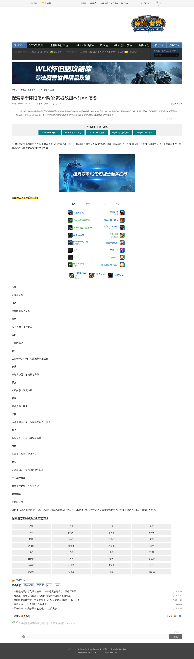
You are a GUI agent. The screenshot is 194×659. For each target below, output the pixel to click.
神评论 (178, 104)
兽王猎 (152, 559)
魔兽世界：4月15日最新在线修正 (30, 604)
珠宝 (104, 52)
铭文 (126, 52)
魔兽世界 (28, 585)
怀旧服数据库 (59, 45)
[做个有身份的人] (175, 616)
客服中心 (114, 649)
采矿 (95, 52)
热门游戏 (147, 3)
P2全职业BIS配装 (49, 133)
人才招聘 (81, 649)
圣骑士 (111, 565)
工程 (122, 52)
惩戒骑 (31, 572)
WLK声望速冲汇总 (73, 133)
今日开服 (114, 3)
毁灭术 (111, 533)
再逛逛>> (20, 580)
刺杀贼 (111, 546)
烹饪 (135, 52)
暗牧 (31, 539)
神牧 (71, 539)
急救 (131, 52)
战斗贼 (31, 546)
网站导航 (48, 3)
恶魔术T (71, 533)
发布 (176, 637)
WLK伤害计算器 (123, 45)
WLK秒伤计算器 (97, 133)
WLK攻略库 (36, 45)
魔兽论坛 (143, 45)
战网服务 (173, 51)
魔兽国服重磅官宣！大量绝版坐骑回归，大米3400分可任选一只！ (47, 600)
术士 (37, 52)
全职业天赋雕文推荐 (121, 133)
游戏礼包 (165, 51)
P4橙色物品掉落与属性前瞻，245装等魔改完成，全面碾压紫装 (45, 591)
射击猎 (71, 565)
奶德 (111, 552)
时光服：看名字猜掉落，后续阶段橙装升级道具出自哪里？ (43, 596)
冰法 (111, 526)
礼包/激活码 (103, 3)
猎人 (111, 559)
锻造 (99, 52)
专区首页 (19, 45)
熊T (31, 552)
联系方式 (106, 649)
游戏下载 (159, 45)
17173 (14, 90)
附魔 (117, 52)
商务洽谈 (97, 649)
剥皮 (108, 52)
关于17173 (72, 649)
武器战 (152, 572)
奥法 (152, 526)
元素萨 (31, 559)
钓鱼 (140, 52)
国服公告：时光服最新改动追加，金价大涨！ (36, 608)
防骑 (59, 52)
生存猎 (31, 565)
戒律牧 (111, 539)
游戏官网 (174, 45)
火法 (71, 526)
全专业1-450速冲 (144, 133)
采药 (81, 52)
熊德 (46, 52)
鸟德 (51, 52)
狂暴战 (71, 572)
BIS (57, 585)
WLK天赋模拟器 (85, 45)
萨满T (151, 552)
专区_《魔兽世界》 (29, 90)
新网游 (83, 3)
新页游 (92, 3)
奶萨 (71, 559)
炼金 (85, 52)
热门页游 (124, 3)
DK (55, 52)
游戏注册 (157, 51)
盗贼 (152, 539)
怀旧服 (40, 585)
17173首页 (33, 3)
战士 (42, 52)
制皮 (113, 52)
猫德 (152, 546)
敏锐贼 (71, 546)
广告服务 (89, 649)
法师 (33, 52)
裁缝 (90, 52)
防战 (111, 572)
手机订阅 (57, 104)
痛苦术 (152, 533)
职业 (104, 45)
